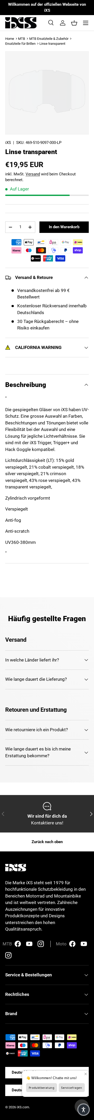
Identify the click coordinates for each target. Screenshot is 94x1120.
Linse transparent (52, 44)
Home (9, 39)
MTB (21, 39)
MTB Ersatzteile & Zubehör (48, 39)
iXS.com (23, 1107)
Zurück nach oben (47, 841)
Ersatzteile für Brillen (20, 44)
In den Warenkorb (64, 227)
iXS (8, 142)
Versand (33, 174)
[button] (74, 23)
